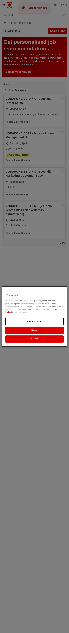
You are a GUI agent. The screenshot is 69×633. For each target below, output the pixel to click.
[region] (34, 316)
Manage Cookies (35, 321)
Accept (34, 339)
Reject (34, 330)
